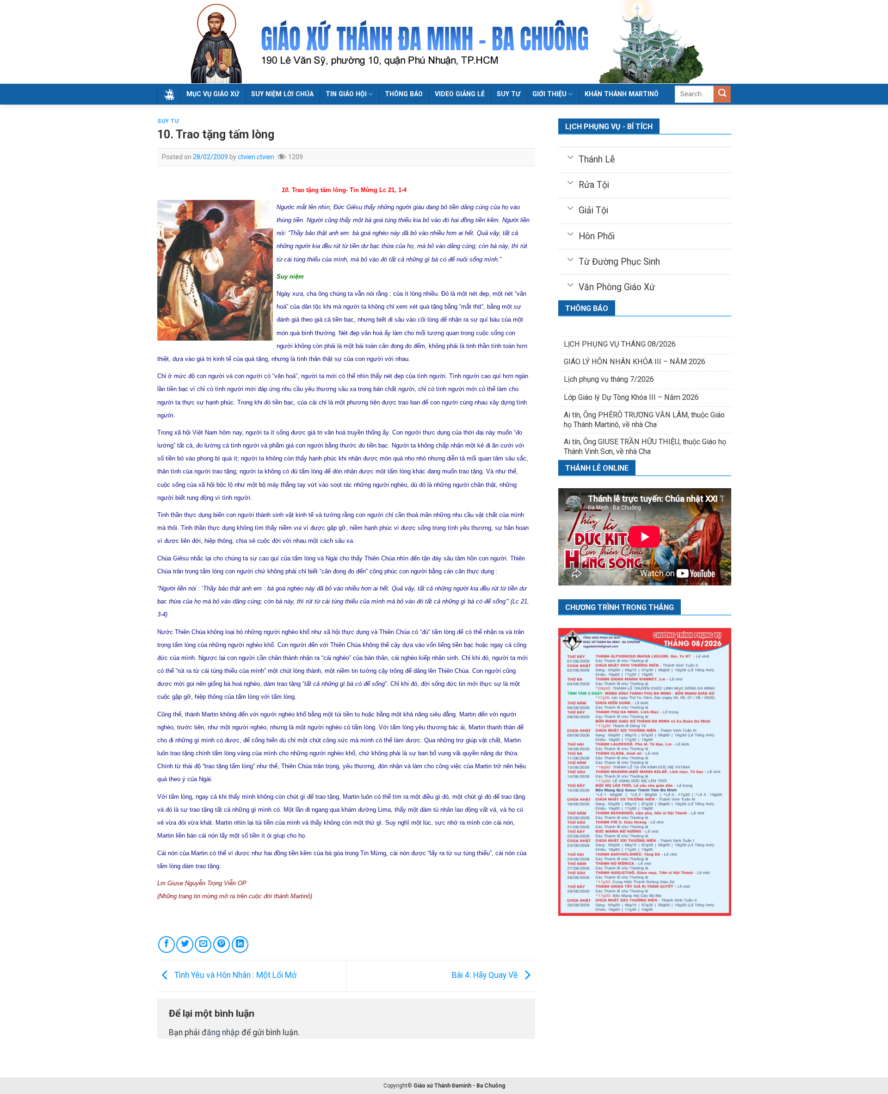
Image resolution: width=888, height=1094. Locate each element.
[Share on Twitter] (184, 944)
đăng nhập (221, 1032)
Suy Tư (168, 121)
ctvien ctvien (256, 157)
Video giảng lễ (460, 94)
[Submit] (722, 94)
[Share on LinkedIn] (240, 944)
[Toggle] (570, 156)
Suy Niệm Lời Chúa (282, 94)
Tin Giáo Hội (346, 94)
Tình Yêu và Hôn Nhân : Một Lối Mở (234, 975)
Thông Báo (404, 94)
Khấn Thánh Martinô (622, 94)
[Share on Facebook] (166, 944)
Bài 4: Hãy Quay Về (485, 975)
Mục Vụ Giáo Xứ (212, 94)
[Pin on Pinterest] (221, 944)
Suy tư (508, 94)
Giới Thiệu (549, 94)
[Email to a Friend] (203, 944)
